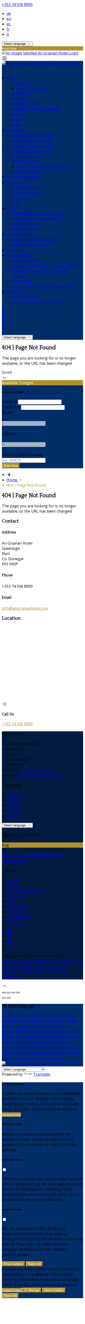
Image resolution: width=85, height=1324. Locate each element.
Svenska (58, 1053)
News (16, 124)
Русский (28, 1053)
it (8, 34)
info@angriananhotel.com (25, 608)
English (13, 800)
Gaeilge (71, 1021)
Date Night (21, 281)
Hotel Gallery (22, 93)
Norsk (23, 1042)
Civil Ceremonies (26, 156)
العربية (46, 1021)
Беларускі (55, 1031)
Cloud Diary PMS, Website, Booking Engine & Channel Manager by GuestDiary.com (41, 964)
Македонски (44, 1026)
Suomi (58, 1021)
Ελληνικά (22, 1021)
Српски (73, 1053)
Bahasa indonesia (54, 1036)
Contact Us (17, 291)
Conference (17, 234)
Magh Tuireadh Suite (30, 244)
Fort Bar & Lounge (23, 176)
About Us (20, 83)
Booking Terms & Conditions (37, 302)
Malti (20, 1031)
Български (35, 1031)
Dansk (7, 1021)
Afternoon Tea (24, 229)
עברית (76, 1036)
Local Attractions (26, 103)
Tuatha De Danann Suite (33, 239)
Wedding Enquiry (26, 171)
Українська (12, 1047)
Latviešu (24, 1026)
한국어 (41, 1047)
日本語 (29, 1047)
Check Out (11, 407)
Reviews (18, 114)
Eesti (36, 1021)
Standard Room (25, 187)
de (9, 13)
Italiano (13, 816)
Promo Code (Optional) (22, 454)
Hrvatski (30, 1036)
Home (12, 77)
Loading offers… (25, 260)
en (9, 18)
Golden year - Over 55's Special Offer (43, 286)
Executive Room (25, 192)
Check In (9, 401)
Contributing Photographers (41, 166)
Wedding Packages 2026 (32, 135)
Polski (73, 1047)
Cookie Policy (32, 971)
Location (19, 98)
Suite (15, 202)
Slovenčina (46, 1058)
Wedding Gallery (26, 161)
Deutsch (14, 795)
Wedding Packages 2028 (32, 145)
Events (17, 119)
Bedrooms (16, 182)
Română (43, 1053)
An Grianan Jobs (25, 296)
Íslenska (9, 1042)
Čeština (71, 1031)
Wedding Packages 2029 (32, 150)
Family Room (22, 197)
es (9, 24)
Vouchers (15, 249)
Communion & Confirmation (36, 218)
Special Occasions (26, 223)
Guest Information (32, 88)
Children (9, 433)
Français (14, 810)
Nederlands (40, 1042)
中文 (60, 1058)
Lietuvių (9, 1026)
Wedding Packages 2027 (32, 140)
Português (57, 1047)
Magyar (15, 1036)
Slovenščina (25, 1058)
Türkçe (57, 1042)
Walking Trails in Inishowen (35, 109)
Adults (7, 412)
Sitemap (9, 971)
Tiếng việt (11, 1053)
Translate (41, 1074)
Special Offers (19, 255)
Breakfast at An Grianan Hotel (38, 213)
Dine (11, 208)
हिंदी (5, 1036)
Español (14, 805)
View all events (15, 860)
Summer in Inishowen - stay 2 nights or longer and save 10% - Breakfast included (46, 270)
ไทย (67, 1042)
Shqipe (8, 1058)
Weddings (16, 129)
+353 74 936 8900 (17, 4)
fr (8, 29)
